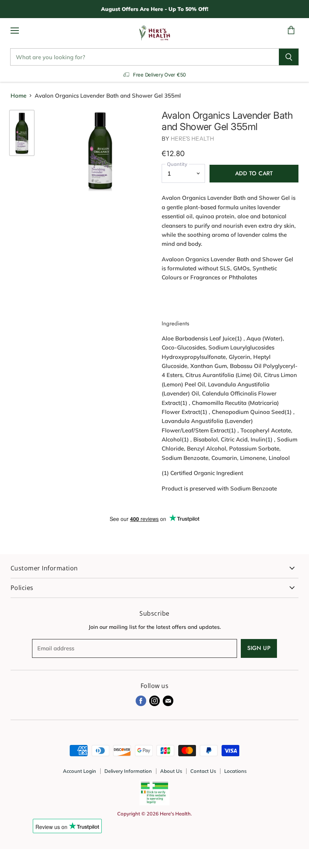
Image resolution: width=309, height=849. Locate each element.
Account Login (79, 771)
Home (18, 95)
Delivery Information (128, 771)
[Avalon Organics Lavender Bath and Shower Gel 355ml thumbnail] (22, 132)
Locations (235, 771)
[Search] (289, 57)
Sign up (259, 648)
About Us (171, 771)
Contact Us (203, 771)
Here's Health (192, 138)
